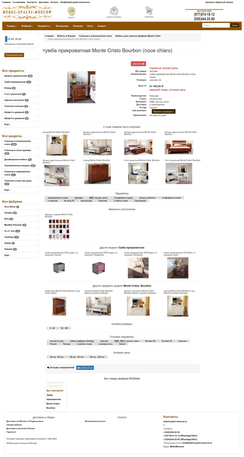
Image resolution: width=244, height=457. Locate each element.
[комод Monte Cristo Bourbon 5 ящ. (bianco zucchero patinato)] (181, 306)
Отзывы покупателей (61, 367)
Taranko (10, 212)
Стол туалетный (14, 93)
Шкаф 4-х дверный (16, 112)
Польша (66, 344)
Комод (9, 87)
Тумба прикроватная (17, 81)
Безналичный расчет (95, 421)
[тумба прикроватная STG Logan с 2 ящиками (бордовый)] (102, 267)
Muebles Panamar (14, 224)
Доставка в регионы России (20, 428)
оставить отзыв (85, 367)
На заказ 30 (167, 341)
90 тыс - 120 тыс (97, 357)
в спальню (53, 201)
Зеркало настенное (16, 100)
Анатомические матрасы (19, 165)
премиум (79, 198)
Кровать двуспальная (18, 75)
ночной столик (57, 341)
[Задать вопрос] (122, 12)
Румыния (103, 201)
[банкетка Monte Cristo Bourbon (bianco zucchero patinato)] (102, 306)
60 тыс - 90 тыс (77, 357)
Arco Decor (11, 206)
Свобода (11, 236)
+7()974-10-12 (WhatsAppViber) (180, 435)
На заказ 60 (150, 341)
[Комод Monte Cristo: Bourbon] (61, 145)
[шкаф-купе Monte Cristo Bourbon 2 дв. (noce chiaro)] (62, 306)
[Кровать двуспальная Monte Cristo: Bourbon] (101, 147)
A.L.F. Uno (11, 230)
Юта (8, 218)
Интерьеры (62, 25)
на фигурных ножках (171, 198)
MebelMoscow (177, 446)
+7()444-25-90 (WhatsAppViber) (180, 439)
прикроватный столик (58, 198)
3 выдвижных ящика (123, 198)
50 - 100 (64, 328)
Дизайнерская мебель (17, 159)
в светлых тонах (84, 344)
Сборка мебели (14, 424)
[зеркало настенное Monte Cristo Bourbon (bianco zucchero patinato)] (141, 306)
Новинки (78, 25)
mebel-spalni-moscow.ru (175, 421)
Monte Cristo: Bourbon (137, 285)
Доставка (44, 2)
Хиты (90, 25)
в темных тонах (121, 201)
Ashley (9, 243)
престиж (104, 341)
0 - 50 (52, 328)
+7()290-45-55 (171, 432)
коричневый (140, 201)
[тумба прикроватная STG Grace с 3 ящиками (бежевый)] (141, 267)
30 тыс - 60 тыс (57, 357)
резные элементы (147, 198)
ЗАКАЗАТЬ (137, 63)
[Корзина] (162, 12)
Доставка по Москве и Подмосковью (24, 421)
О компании (19, 2)
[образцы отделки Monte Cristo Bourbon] (62, 229)
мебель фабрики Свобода (82, 341)
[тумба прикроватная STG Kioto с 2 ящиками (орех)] (181, 267)
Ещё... (7, 124)
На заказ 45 (69, 201)
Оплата (54, 2)
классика (182, 341)
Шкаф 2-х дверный (16, 118)
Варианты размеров (163, 111)
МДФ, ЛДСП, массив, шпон (126, 341)
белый (122, 344)
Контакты (32, 2)
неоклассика (86, 201)
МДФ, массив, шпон (98, 198)
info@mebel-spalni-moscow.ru (75, 2)
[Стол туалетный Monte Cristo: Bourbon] (142, 173)
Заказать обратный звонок (219, 2)
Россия (53, 344)
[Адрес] (81, 12)
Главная (6, 2)
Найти (235, 25)
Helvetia (10, 249)
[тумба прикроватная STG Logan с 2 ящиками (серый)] (62, 267)
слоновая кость (105, 344)
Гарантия (11, 431)
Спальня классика (15, 106)
